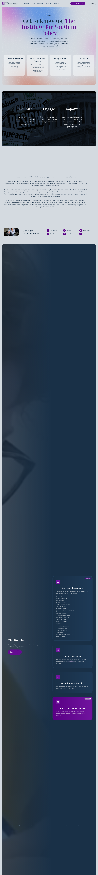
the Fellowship (71, 663)
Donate (92, 3)
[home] (10, 3)
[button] (57, 3)
